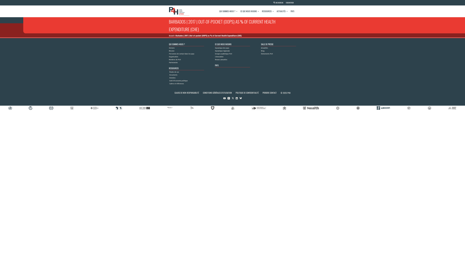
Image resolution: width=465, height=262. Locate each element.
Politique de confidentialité (247, 92)
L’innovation (219, 57)
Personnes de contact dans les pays (181, 54)
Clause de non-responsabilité (186, 92)
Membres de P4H (175, 60)
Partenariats (173, 62)
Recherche (279, 2)
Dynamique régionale (222, 51)
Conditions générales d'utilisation (217, 92)
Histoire (172, 48)
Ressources (267, 11)
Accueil (171, 35)
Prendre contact (270, 92)
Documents (173, 75)
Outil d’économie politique (178, 81)
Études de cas (174, 72)
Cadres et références (176, 84)
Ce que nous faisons (248, 11)
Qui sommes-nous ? (227, 11)
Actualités (281, 11)
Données (172, 78)
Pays (292, 11)
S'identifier (290, 2)
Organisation (173, 57)
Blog (262, 51)
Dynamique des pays (222, 48)
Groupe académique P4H (223, 54)
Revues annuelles (221, 60)
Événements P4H (267, 54)
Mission (171, 51)
